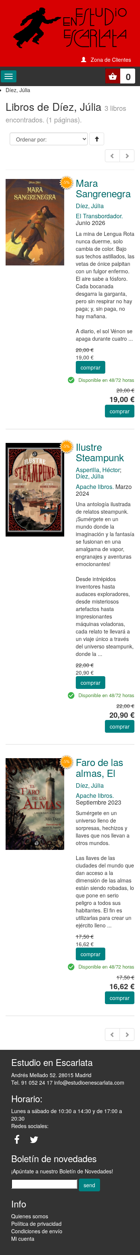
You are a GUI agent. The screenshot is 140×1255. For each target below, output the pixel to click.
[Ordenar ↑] (96, 139)
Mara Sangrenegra (103, 188)
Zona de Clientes (111, 59)
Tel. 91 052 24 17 (32, 1082)
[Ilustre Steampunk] (35, 489)
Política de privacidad (36, 1223)
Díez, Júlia (90, 205)
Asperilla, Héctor (98, 469)
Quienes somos (29, 1216)
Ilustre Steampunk (100, 452)
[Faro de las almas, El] (35, 803)
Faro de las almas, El (99, 767)
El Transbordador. (99, 216)
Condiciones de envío (36, 1231)
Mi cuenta (22, 1238)
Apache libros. (95, 486)
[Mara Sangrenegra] (35, 221)
